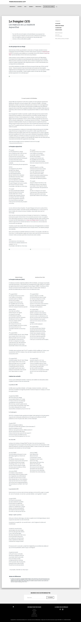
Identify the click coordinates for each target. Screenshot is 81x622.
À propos (34, 609)
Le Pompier (66, 38)
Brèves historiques (59, 25)
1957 (56, 38)
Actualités (57, 23)
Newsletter (34, 613)
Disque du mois (58, 29)
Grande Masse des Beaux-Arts (17, 1)
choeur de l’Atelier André (32, 220)
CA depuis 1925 (58, 27)
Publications (38, 6)
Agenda (34, 611)
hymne (62, 38)
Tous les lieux (34, 610)
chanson (59, 38)
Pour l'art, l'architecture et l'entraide (17, 2)
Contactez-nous (34, 614)
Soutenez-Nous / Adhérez (49, 6)
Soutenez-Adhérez (34, 616)
